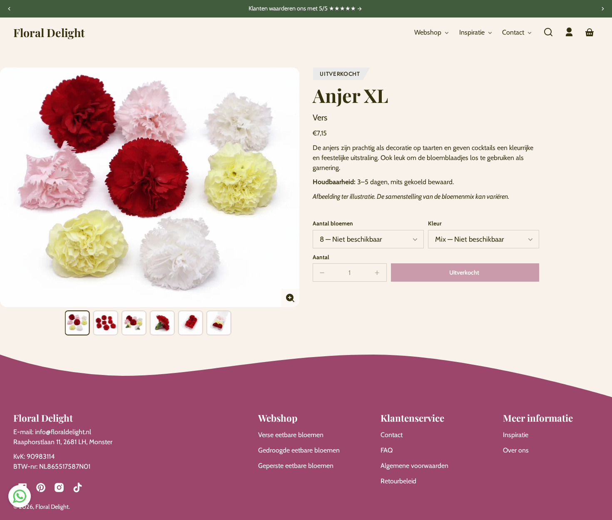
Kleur (434, 223)
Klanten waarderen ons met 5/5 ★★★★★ (303, 8)
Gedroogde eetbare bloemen (299, 450)
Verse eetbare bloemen (290, 435)
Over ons (516, 450)
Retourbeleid (398, 481)
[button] (548, 32)
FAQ (387, 450)
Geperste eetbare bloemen (295, 466)
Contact (392, 435)
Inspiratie (515, 435)
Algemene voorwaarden (414, 466)
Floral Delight (52, 506)
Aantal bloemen (333, 223)
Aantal (321, 257)
